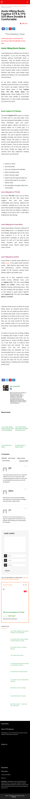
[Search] (27, 2)
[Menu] (2, 2)
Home (2, 6)
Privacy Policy (4, 771)
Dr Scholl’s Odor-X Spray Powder (20, 446)
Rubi (9, 468)
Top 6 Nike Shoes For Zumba (18, 696)
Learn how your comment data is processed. (14, 578)
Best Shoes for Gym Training (18, 687)
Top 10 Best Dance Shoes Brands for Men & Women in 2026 (21, 428)
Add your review (24, 461)
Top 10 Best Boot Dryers (17, 655)
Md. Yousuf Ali (15, 386)
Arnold (10, 490)
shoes (7, 263)
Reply (26, 466)
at (8, 469)
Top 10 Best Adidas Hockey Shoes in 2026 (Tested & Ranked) (7, 428)
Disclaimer (14, 796)
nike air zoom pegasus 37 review (13, 612)
